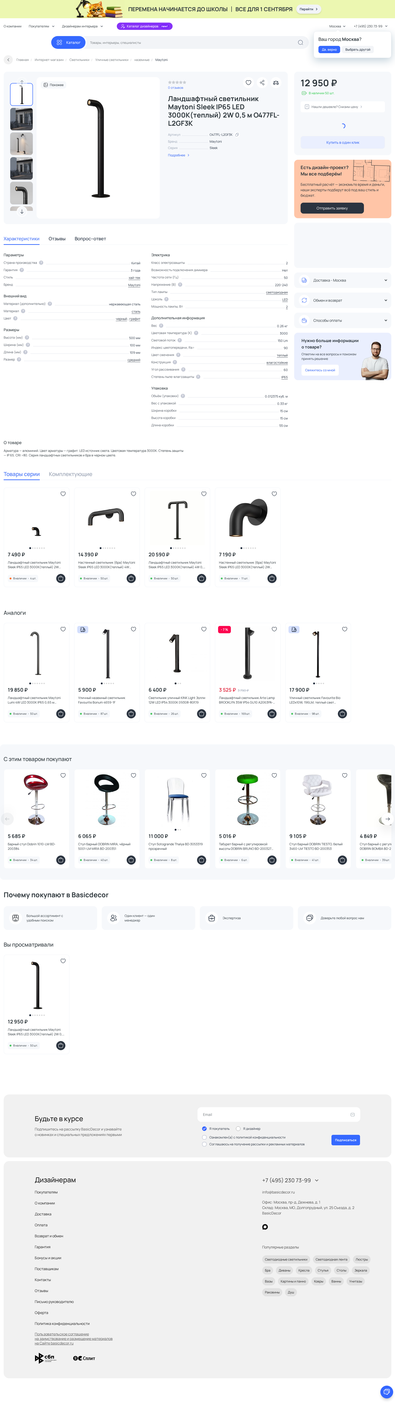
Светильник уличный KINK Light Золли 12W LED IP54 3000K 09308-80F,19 (177, 700)
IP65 (284, 377)
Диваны (284, 1270)
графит (134, 319)
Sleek (214, 148)
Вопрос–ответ (90, 239)
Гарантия (43, 1246)
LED (285, 299)
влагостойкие (277, 362)
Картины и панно (293, 1281)
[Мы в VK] (284, 1227)
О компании (12, 26)
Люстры (362, 1259)
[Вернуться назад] (8, 59)
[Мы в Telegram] (302, 1227)
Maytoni (216, 141)
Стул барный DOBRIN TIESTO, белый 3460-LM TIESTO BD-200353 (316, 846)
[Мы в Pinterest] (274, 1227)
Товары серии (22, 474)
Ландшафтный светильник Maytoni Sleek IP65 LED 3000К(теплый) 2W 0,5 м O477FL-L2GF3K (36, 1031)
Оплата (41, 1224)
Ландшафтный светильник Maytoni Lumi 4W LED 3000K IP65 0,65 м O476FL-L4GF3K (34, 700)
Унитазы (355, 1281)
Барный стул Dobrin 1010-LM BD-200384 (32, 846)
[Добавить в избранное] (248, 82)
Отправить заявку (332, 208)
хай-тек (134, 277)
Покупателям (46, 1192)
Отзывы (57, 239)
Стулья (323, 1270)
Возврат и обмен (49, 1235)
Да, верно (329, 49)
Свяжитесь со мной (320, 370)
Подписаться (345, 1140)
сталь (136, 311)
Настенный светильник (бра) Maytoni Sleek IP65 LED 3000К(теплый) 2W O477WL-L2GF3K (247, 564)
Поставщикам (47, 1268)
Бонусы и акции (48, 1257)
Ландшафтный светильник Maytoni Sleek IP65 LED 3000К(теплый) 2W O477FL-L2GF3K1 (34, 564)
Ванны (336, 1281)
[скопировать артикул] (237, 134)
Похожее (57, 85)
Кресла (304, 1270)
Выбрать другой (357, 49)
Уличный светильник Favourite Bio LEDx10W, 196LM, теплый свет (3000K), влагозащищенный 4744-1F (316, 700)
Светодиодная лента (331, 1259)
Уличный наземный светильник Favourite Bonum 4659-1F (101, 700)
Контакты (43, 1279)
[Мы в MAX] (265, 1227)
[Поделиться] (262, 82)
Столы (341, 1270)
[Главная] (27, 42)
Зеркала (361, 1270)
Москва (335, 26)
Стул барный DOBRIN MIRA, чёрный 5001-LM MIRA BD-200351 (104, 846)
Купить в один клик (342, 142)
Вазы (268, 1281)
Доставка (43, 1214)
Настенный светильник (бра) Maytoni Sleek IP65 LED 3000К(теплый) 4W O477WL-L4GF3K (106, 564)
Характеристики (22, 239)
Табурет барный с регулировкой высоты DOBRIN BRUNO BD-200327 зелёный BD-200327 (245, 846)
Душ (291, 1292)
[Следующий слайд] (22, 211)
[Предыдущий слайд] (22, 82)
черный (121, 319)
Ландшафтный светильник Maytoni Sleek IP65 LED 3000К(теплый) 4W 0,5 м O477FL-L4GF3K (177, 564)
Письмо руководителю (54, 1301)
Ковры (318, 1281)
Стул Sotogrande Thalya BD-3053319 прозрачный (176, 846)
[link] (177, 83)
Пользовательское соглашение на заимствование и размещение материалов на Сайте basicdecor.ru (74, 1338)
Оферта (41, 1312)
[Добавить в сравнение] (275, 82)
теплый (282, 355)
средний (134, 360)
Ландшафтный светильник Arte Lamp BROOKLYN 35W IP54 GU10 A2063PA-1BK (247, 700)
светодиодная (277, 292)
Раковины (272, 1292)
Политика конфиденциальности (62, 1323)
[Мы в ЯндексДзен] (293, 1227)
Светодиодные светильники (286, 1259)
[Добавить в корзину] (60, 578)
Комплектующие (70, 474)
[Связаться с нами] (386, 1392)
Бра (267, 1270)
